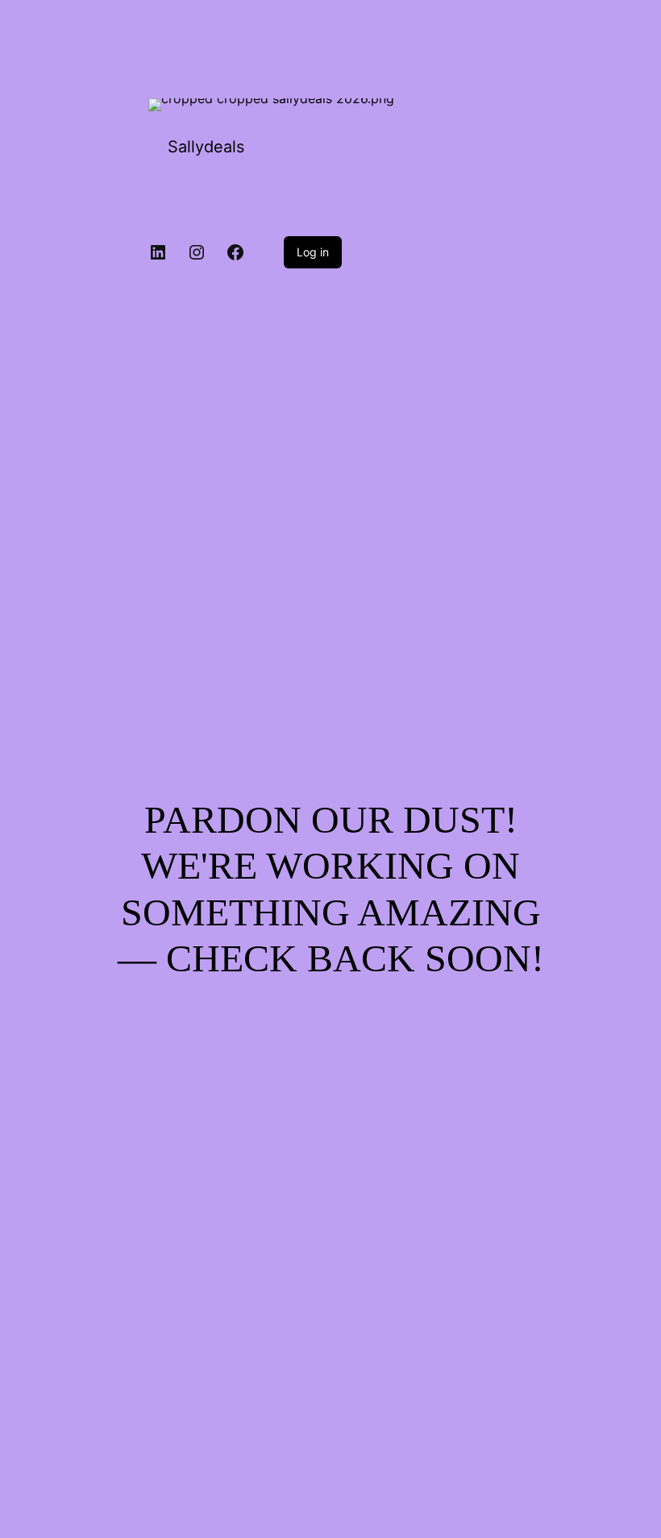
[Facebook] (235, 252)
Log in (313, 252)
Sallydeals (206, 146)
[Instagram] (196, 252)
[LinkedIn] (158, 252)
